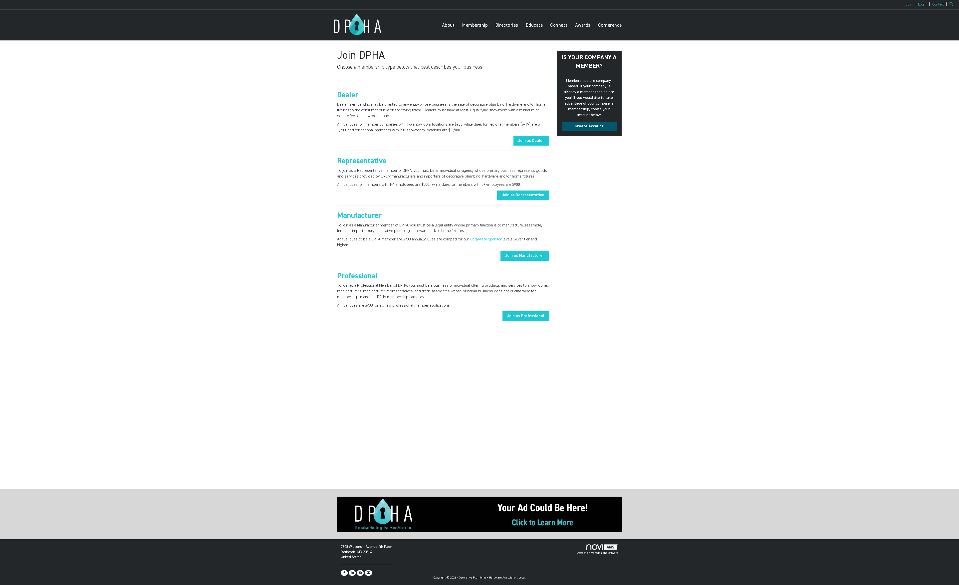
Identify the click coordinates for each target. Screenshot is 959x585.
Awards (583, 25)
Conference (610, 25)
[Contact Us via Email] (368, 573)
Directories (506, 25)
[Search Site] (952, 4)
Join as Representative (523, 195)
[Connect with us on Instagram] (360, 573)
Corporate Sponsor (486, 239)
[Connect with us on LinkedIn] (352, 573)
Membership (475, 25)
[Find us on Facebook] (344, 573)
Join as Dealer (531, 141)
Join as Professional (525, 316)
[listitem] (911, 4)
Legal (522, 577)
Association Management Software (597, 553)
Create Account (589, 126)
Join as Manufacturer (524, 256)
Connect (559, 25)
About (448, 25)
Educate (534, 25)
